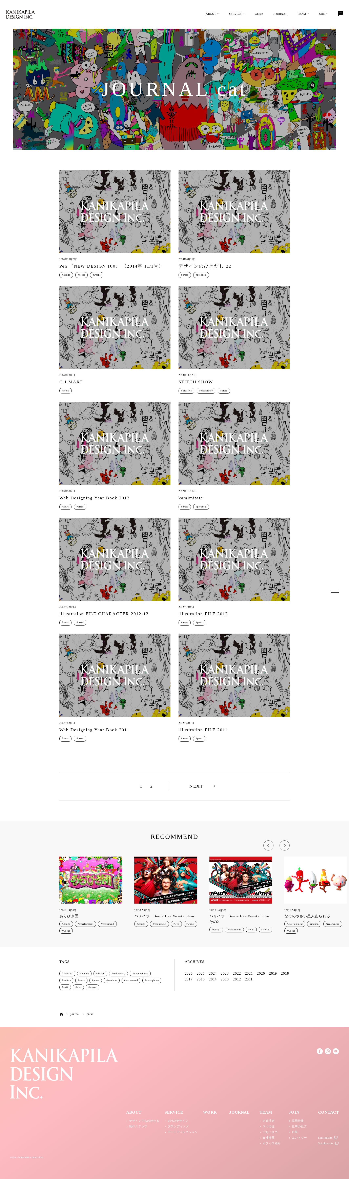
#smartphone (152, 980)
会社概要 (268, 1137)
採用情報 (298, 1120)
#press (81, 274)
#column (84, 973)
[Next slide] (285, 845)
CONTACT (328, 1112)
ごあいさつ (270, 1132)
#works (97, 274)
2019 (273, 973)
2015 (201, 979)
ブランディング (178, 1126)
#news (65, 506)
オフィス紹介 (272, 1143)
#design (66, 274)
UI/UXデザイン (178, 1120)
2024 (213, 973)
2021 (249, 973)
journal (280, 14)
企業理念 (268, 1120)
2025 (201, 973)
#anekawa (186, 390)
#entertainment (85, 924)
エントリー (299, 1137)
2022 (237, 973)
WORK (259, 14)
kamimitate (325, 1137)
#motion (314, 924)
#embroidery (206, 390)
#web (176, 924)
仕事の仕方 (299, 1126)
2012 (237, 979)
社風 (295, 1132)
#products (201, 274)
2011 (249, 979)
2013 (225, 979)
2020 (261, 973)
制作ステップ (138, 1126)
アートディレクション (183, 1132)
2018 (285, 973)
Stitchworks (325, 1143)
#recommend (107, 924)
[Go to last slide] (268, 845)
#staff (65, 987)
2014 (213, 979)
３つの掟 (268, 1126)
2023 (225, 973)
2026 (189, 973)
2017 (189, 979)
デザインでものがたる (144, 1120)
